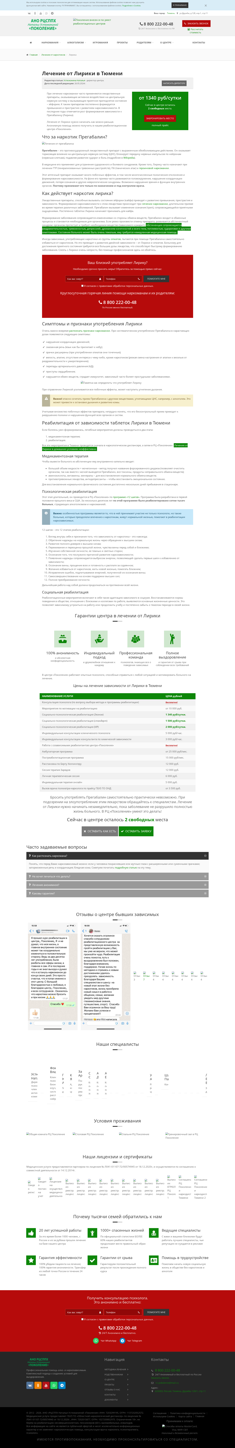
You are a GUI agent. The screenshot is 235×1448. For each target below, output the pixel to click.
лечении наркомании (155, 203)
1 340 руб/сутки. (176, 714)
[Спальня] (140, 1134)
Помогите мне (156, 278)
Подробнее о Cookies (131, 5)
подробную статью (126, 867)
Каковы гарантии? (43, 893)
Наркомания (50, 42)
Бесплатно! (172, 702)
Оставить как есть (101, 831)
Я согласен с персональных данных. (118, 285)
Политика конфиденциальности (187, 1413)
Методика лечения (115, 1369)
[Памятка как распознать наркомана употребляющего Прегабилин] (117, 382)
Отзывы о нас (112, 1389)
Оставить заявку (138, 831)
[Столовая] (94, 1134)
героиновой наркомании (154, 168)
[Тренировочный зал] (187, 1136)
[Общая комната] (48, 1134)
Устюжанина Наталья (74, 80)
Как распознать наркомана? (49, 856)
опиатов (116, 239)
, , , (180, 1391)
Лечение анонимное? (45, 885)
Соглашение (160, 1413)
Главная (199, 1416)
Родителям (144, 42)
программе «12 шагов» (126, 497)
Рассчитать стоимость (196, 31)
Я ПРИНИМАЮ (180, 5)
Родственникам (114, 1374)
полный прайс (160, 125)
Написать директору (174, 83)
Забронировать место (160, 118)
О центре (165, 42)
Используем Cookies (164, 1416)
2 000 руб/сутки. (176, 726)
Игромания (100, 42)
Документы (111, 1399)
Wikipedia (128, 157)
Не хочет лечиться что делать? (51, 876)
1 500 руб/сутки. (176, 720)
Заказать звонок (197, 23)
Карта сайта (185, 1416)
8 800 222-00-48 (158, 24)
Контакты (198, 42)
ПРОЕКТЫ (122, 42)
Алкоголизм (75, 42)
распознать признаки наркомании (89, 330)
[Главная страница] (31, 42)
